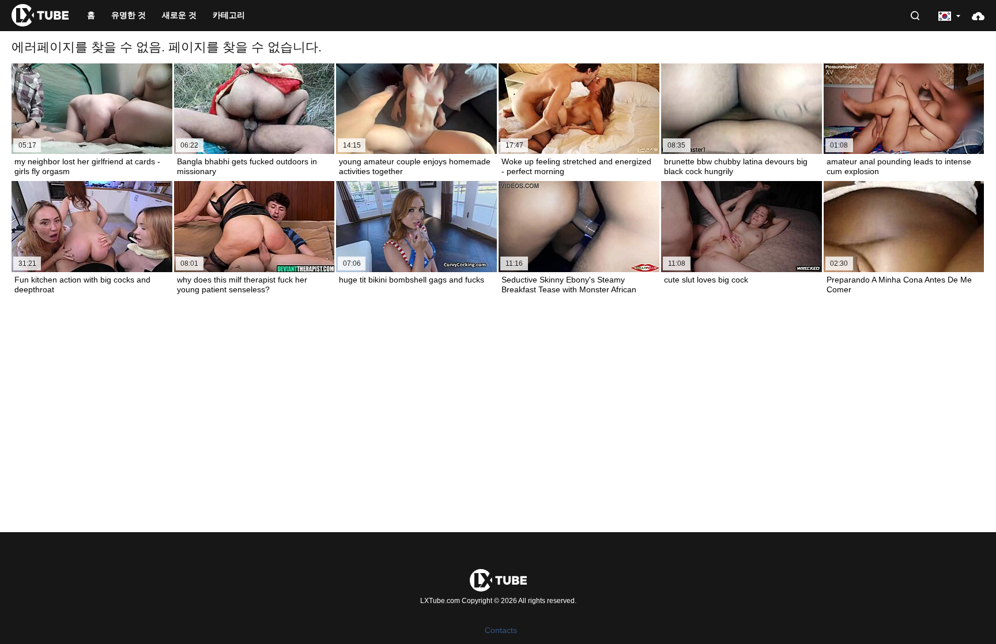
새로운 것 (179, 15)
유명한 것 (128, 15)
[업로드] (978, 15)
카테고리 (229, 15)
